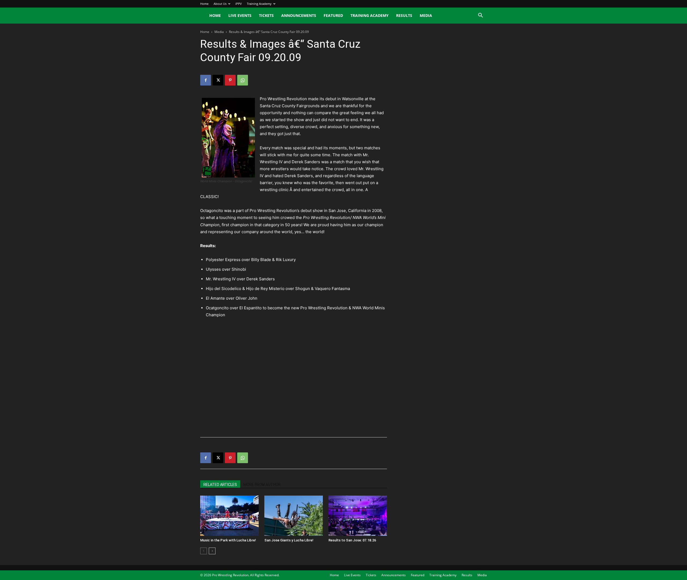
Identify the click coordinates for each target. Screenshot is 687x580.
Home (204, 4)
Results (404, 15)
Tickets (266, 15)
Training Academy (259, 4)
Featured (333, 15)
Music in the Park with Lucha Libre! (228, 540)
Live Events (239, 15)
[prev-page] (203, 551)
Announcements (298, 15)
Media (426, 15)
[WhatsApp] (242, 80)
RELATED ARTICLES (220, 484)
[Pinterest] (230, 80)
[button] (480, 15)
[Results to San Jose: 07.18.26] (357, 516)
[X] (218, 80)
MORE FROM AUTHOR (262, 484)
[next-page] (212, 551)
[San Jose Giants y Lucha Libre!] (293, 516)
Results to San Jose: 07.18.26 (352, 540)
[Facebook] (205, 80)
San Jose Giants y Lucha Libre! (288, 540)
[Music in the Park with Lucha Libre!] (229, 516)
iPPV (238, 4)
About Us (220, 4)
